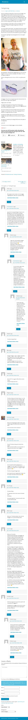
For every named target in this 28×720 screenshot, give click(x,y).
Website (2, 693)
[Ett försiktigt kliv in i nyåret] (6, 147)
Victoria (18, 11)
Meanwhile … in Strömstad (5, 165)
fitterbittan (5, 2)
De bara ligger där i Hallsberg (22, 182)
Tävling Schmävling (18, 174)
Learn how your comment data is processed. (12, 702)
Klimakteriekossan (9, 174)
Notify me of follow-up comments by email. (10, 695)
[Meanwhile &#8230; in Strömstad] (6, 161)
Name (2, 687)
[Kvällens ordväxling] (19, 150)
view (17, 197)
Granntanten (10, 206)
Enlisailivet (9, 417)
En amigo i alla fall (6, 181)
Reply (9, 202)
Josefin (8, 528)
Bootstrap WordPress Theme (13, 718)
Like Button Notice (11, 197)
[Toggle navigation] (24, 2)
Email (2, 690)
